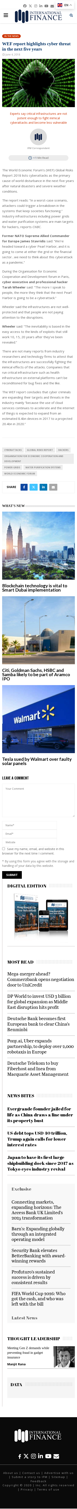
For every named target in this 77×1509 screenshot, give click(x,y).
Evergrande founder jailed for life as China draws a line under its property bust (40, 1114)
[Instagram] (33, 1456)
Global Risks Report (40, 450)
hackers (63, 450)
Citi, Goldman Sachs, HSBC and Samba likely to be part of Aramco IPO (36, 674)
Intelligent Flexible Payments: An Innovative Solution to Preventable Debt (35, 1352)
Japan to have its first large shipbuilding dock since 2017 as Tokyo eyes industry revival (40, 1163)
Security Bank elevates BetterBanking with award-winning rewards (39, 1255)
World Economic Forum (19, 473)
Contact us (31, 1473)
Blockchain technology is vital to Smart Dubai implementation (34, 587)
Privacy (27, 1489)
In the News (11, 36)
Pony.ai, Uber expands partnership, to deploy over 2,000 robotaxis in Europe (40, 1046)
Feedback (39, 1481)
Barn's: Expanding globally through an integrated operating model (38, 1233)
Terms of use (48, 1489)
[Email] (56, 1456)
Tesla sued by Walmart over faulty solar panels (37, 761)
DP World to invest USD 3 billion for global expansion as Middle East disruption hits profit (39, 1001)
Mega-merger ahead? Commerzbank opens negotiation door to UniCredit (40, 979)
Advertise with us (59, 1473)
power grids (12, 467)
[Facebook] (19, 1456)
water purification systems (43, 467)
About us (10, 1473)
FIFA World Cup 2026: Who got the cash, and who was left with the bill (38, 1298)
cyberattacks (13, 450)
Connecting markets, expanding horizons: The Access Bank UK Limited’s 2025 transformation (37, 1210)
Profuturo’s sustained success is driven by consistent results (33, 1277)
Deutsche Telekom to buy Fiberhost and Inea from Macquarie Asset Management (38, 1068)
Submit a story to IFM (29, 1477)
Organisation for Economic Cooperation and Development (33, 459)
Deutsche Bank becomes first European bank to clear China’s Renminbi (38, 1023)
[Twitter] (26, 1456)
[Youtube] (48, 1456)
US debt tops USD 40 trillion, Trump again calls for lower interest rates (37, 1139)
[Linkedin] (40, 1456)
